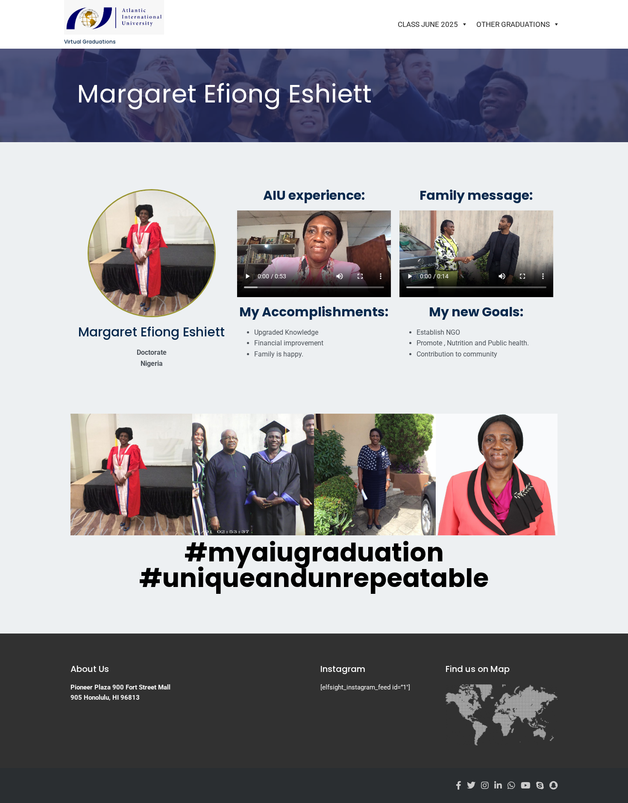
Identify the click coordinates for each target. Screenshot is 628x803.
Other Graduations (513, 24)
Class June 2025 (428, 24)
